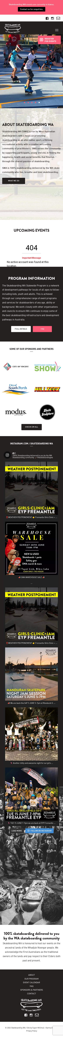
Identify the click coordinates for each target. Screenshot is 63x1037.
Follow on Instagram (41, 831)
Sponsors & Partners (31, 989)
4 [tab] (35, 106)
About (31, 974)
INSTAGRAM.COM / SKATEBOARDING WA (31, 443)
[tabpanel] (31, 71)
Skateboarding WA (18, 1028)
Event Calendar (31, 982)
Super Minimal (38, 1028)
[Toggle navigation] (57, 30)
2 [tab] (28, 106)
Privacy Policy (31, 1031)
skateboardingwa (31, 464)
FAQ (42, 329)
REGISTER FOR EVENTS (50, 40)
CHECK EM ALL (31, 427)
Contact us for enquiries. (31, 9)
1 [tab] (24, 106)
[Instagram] (54, 511)
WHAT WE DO (13, 180)
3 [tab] (31, 106)
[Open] (31, 488)
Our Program (31, 978)
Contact (31, 993)
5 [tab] (39, 106)
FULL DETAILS (21, 329)
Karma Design (51, 1028)
